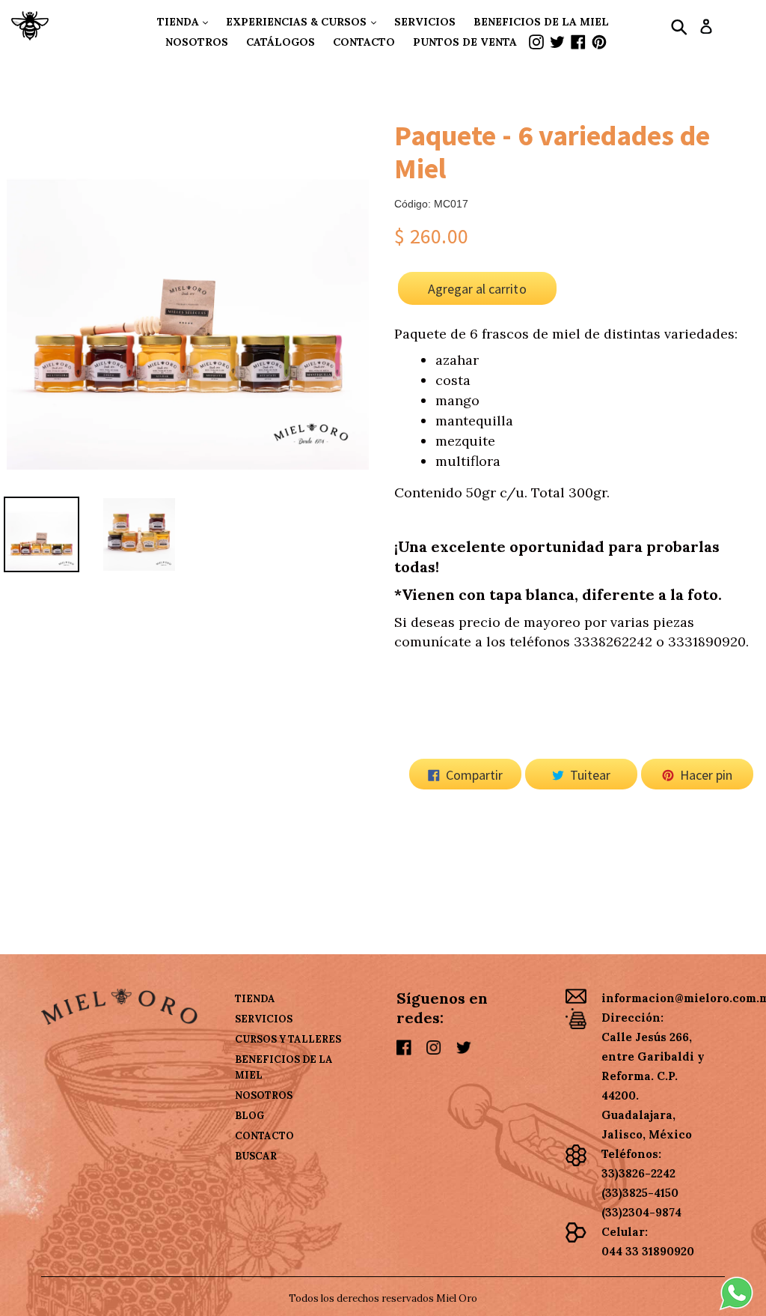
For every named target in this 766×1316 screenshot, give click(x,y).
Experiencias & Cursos (298, 21)
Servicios (425, 21)
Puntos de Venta (465, 42)
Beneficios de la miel (541, 21)
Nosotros (196, 42)
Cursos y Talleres (288, 1039)
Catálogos (280, 42)
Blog (249, 1115)
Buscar (256, 1156)
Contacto (364, 42)
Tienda (179, 21)
